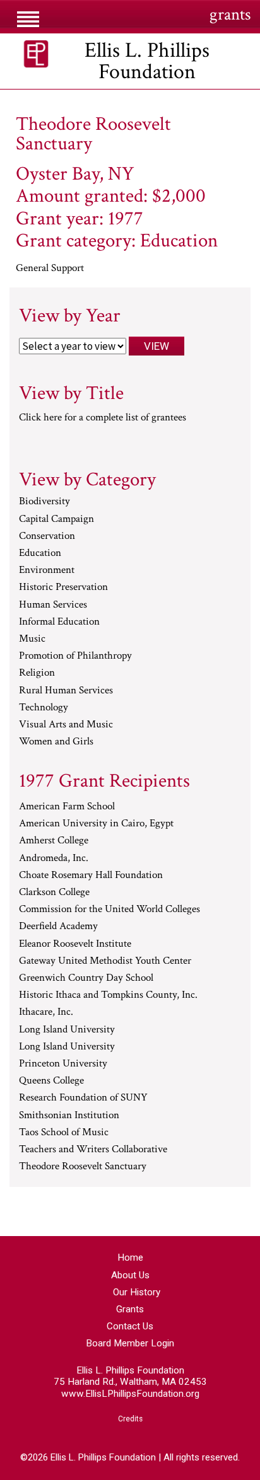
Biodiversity (44, 501)
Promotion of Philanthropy (75, 656)
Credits (130, 1418)
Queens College (51, 1081)
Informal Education (59, 622)
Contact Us (130, 1326)
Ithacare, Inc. (46, 1012)
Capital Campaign (56, 519)
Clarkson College (54, 892)
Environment (46, 570)
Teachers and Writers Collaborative (93, 1149)
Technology (43, 708)
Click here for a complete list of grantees (102, 417)
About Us (130, 1275)
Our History (136, 1292)
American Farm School (67, 807)
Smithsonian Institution (69, 1115)
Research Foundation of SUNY (83, 1098)
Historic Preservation (63, 587)
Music (32, 639)
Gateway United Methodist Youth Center (105, 961)
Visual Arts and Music (66, 725)
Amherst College (53, 841)
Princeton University (63, 1064)
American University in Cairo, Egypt (96, 824)
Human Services (53, 605)
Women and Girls (56, 742)
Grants (130, 1309)
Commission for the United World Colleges (109, 909)
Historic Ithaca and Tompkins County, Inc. (108, 995)
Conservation (47, 536)
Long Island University (67, 1030)
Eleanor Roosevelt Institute (75, 944)
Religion (37, 673)
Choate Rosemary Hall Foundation (91, 875)
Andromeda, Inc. (53, 858)
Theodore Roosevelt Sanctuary (82, 1166)
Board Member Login (130, 1343)
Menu (28, 19)
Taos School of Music (64, 1132)
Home (130, 1257)
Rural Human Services (66, 691)
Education (40, 553)
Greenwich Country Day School (86, 978)
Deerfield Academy (58, 926)
